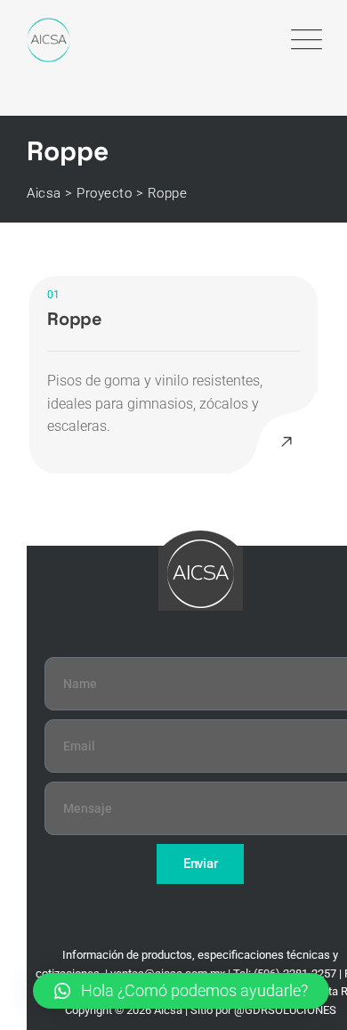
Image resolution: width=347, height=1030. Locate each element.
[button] (181, 991)
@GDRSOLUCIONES (285, 1010)
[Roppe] (286, 442)
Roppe (74, 318)
